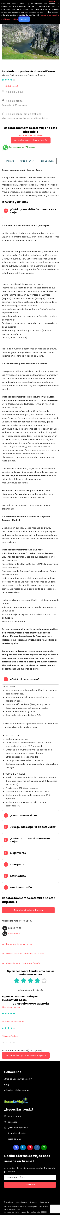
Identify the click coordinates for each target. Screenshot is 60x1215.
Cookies (33, 1202)
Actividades (18, 876)
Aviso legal (44, 1202)
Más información (21, 887)
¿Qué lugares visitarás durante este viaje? (33, 211)
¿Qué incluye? (27, 161)
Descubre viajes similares (31, 135)
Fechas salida (47, 161)
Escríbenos (14, 933)
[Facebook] (37, 1147)
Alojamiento (18, 853)
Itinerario (9, 161)
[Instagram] (16, 1147)
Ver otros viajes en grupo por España (21, 963)
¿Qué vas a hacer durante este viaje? (30, 840)
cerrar (52, 1)
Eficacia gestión (10, 1036)
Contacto (12, 1122)
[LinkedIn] (23, 1147)
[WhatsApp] (44, 1147)
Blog (6, 1084)
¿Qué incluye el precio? (24, 679)
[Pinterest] (30, 1147)
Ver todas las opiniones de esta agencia (25, 1055)
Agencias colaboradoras (16, 1090)
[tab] (30, 211)
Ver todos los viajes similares (17, 944)
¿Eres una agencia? (18, 1127)
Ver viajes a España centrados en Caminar (23, 953)
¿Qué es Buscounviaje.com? (18, 1079)
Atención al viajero (11, 1007)
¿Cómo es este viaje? (23, 815)
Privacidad (9, 1202)
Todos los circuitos (17, 1133)
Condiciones (21, 1202)
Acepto (24, 19)
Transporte (17, 864)
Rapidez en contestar (13, 1021)
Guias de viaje (14, 1139)
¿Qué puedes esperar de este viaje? (33, 827)
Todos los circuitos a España (28, 910)
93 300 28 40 (14, 1116)
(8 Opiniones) (11, 86)
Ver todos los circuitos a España (30, 140)
